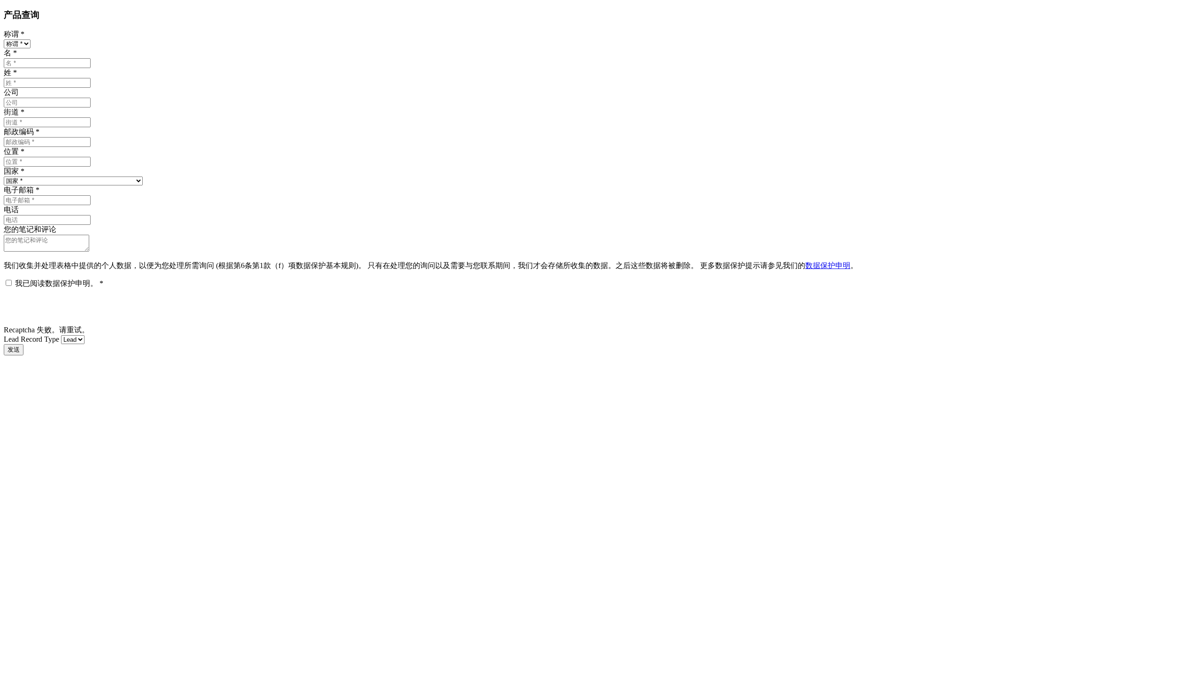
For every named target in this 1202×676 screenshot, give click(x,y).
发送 (14, 349)
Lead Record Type (31, 339)
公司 (11, 92)
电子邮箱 (21, 190)
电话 (11, 210)
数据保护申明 (827, 265)
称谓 (14, 34)
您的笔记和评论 (30, 229)
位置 (14, 151)
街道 (14, 112)
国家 (14, 171)
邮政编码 (21, 132)
